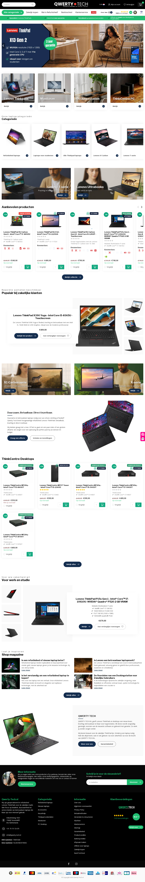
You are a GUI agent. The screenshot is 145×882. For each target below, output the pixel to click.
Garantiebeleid (107, 744)
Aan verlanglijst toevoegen (54, 336)
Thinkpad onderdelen (45, 817)
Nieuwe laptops (43, 806)
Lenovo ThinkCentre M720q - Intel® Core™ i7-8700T (16, 536)
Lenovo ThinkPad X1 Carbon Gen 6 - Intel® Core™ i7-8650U (17, 233)
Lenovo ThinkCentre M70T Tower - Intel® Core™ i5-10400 (54, 486)
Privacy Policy (79, 810)
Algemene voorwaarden (83, 806)
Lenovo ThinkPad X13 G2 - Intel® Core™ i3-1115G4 (48, 233)
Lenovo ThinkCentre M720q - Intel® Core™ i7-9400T (125, 486)
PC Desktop (42, 824)
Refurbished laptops (45, 802)
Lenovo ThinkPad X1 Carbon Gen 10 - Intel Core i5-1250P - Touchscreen (83, 234)
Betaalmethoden (80, 813)
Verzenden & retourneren (83, 817)
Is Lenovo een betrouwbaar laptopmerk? (114, 660)
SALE (94, 12)
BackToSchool (79, 853)
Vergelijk (9, 267)
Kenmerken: (9, 245)
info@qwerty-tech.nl (13, 835)
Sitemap (77, 828)
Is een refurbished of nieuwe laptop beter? (43, 660)
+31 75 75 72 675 (12, 829)
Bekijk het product (24, 336)
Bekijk (84, 626)
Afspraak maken (80, 842)
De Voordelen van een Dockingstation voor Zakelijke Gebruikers (115, 676)
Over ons (77, 802)
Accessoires (42, 810)
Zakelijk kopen (32, 12)
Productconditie (80, 835)
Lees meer (26, 670)
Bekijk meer (134, 827)
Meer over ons (87, 744)
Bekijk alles (71, 564)
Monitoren (42, 821)
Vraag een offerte (17, 438)
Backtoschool (66, 12)
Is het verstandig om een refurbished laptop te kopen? (45, 676)
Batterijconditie (79, 839)
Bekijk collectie (71, 277)
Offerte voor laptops (81, 846)
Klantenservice (81, 12)
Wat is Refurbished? (49, 12)
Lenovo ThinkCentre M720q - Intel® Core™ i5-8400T (16, 486)
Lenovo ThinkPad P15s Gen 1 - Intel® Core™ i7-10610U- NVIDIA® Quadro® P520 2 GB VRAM (117, 235)
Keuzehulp (42, 813)
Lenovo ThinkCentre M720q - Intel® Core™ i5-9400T (88, 486)
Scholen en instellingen (42, 438)
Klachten (77, 821)
